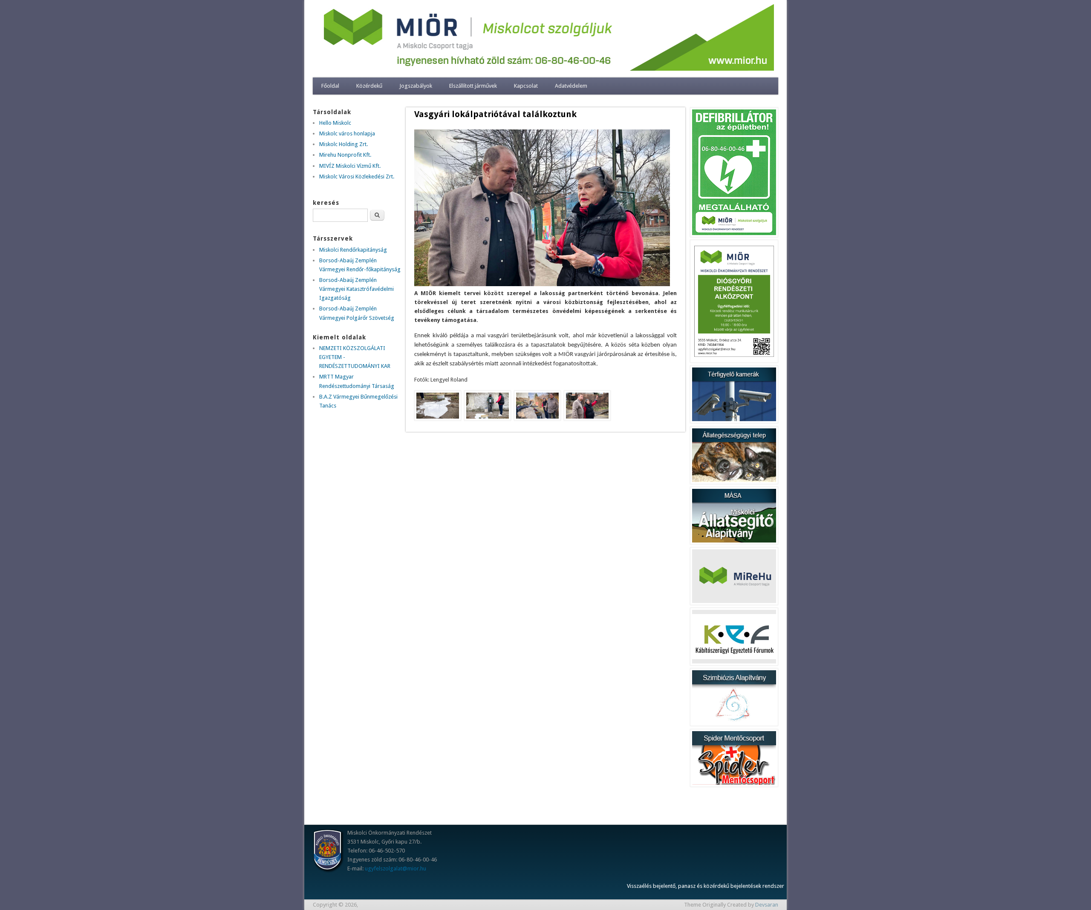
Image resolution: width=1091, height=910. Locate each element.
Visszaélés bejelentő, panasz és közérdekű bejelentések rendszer (705, 886)
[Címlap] (545, 69)
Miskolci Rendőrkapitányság (353, 250)
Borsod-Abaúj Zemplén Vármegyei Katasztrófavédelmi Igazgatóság (356, 289)
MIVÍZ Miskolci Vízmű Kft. (350, 166)
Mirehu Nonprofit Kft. (345, 155)
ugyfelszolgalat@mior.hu (395, 868)
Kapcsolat (526, 86)
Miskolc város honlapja (347, 133)
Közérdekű (369, 86)
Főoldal (330, 86)
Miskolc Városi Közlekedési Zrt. (356, 176)
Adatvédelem (571, 86)
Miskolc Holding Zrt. (343, 144)
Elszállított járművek (473, 86)
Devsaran (766, 904)
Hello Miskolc (335, 123)
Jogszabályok (415, 86)
